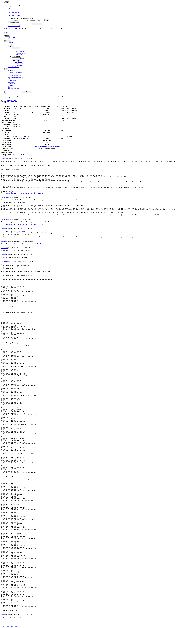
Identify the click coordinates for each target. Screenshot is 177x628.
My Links (7, 40)
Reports (11, 46)
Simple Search (12, 37)
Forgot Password (14, 22)
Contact (10, 85)
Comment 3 (4, 228)
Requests (10, 44)
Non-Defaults (19, 65)
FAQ (9, 79)
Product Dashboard (13, 67)
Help (6, 68)
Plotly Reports (16, 60)
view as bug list (23, 136)
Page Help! (11, 70)
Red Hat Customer (14, 15)
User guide (11, 82)
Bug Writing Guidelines (15, 72)
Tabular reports (19, 51)
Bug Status (18, 62)
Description (4, 158)
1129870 (15, 136)
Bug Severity (19, 63)
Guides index (12, 80)
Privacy (3, 626)
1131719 (21, 155)
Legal (9, 87)
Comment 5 (4, 248)
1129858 (12, 101)
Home (6, 32)
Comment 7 (4, 261)
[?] (5, 93)
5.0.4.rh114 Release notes (15, 77)
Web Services (12, 83)
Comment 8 (4, 614)
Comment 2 (4, 219)
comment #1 (24, 231)
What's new (11, 74)
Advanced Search (13, 39)
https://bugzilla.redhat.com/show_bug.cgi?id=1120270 (24, 224)
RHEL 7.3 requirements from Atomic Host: (47, 146)
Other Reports (16, 56)
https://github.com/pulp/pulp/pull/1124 (28, 243)
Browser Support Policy (15, 75)
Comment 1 (4, 197)
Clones (7, 136)
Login (6, 2)
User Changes (19, 58)
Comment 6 (4, 254)
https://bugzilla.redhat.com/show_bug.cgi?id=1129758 (24, 193)
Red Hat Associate (14, 12)
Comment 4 (4, 241)
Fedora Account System (15, 9)
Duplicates (18, 54)
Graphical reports (20, 53)
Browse (10, 42)
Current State (16, 48)
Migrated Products (13, 88)
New (5, 34)
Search (7, 35)
